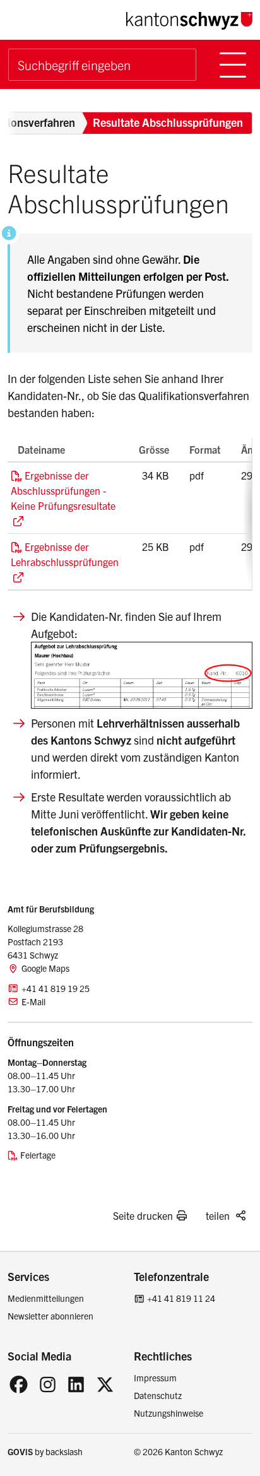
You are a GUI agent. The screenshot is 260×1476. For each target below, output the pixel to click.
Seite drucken (143, 1215)
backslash (64, 1451)
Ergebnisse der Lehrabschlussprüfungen (65, 554)
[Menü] (232, 64)
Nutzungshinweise (168, 1413)
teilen (218, 1215)
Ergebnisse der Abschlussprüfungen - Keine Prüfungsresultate (63, 490)
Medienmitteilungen (46, 1298)
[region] (130, 514)
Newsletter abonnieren (50, 1315)
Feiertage (38, 1154)
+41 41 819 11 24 (181, 1298)
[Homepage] (189, 18)
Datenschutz (158, 1395)
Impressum (155, 1377)
